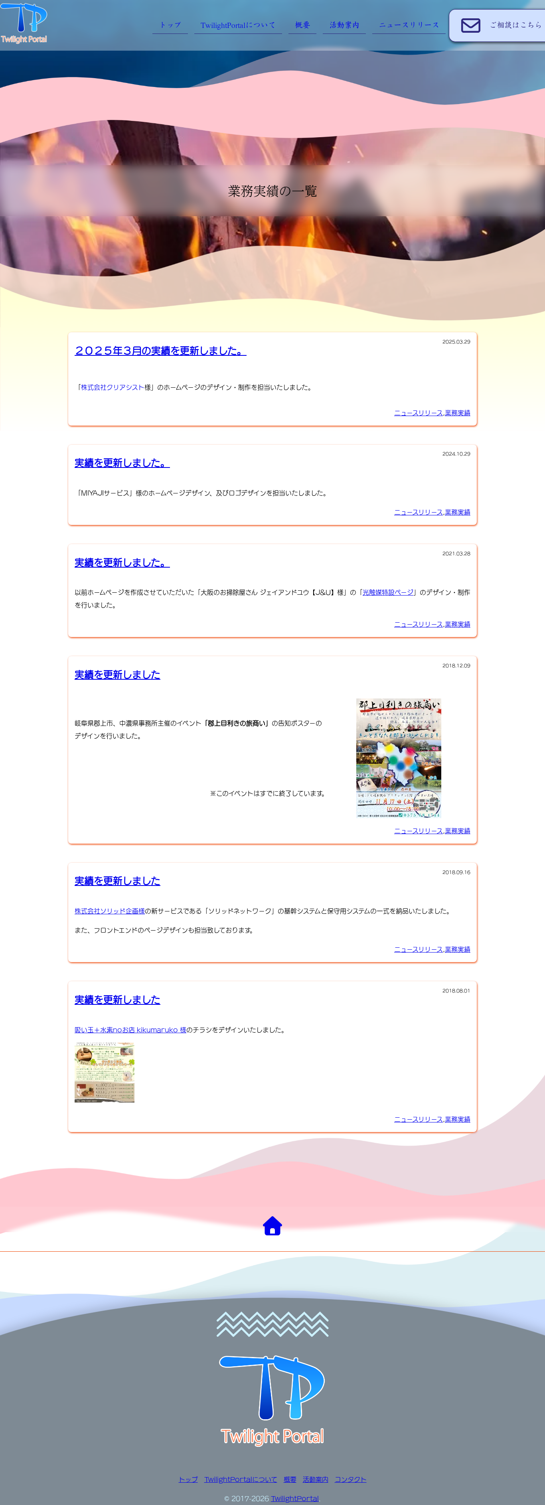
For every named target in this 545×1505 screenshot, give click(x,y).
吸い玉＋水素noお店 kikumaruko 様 (130, 1030)
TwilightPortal (295, 1498)
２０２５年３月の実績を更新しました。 (161, 350)
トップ (170, 25)
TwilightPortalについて (238, 25)
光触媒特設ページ (388, 592)
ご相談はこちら (515, 25)
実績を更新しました (117, 674)
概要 (302, 25)
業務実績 (457, 413)
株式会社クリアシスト (112, 387)
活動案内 (344, 25)
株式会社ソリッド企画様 (110, 911)
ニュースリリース (409, 25)
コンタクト (351, 1479)
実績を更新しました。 (122, 462)
